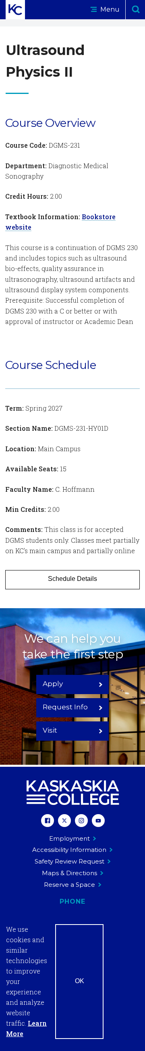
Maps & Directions (69, 873)
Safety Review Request (69, 861)
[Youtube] (98, 821)
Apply (53, 684)
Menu (109, 9)
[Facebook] (47, 821)
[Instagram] (81, 821)
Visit (50, 730)
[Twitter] (64, 821)
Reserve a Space (69, 884)
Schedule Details (72, 578)
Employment (69, 838)
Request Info (65, 707)
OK (79, 981)
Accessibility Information (69, 849)
